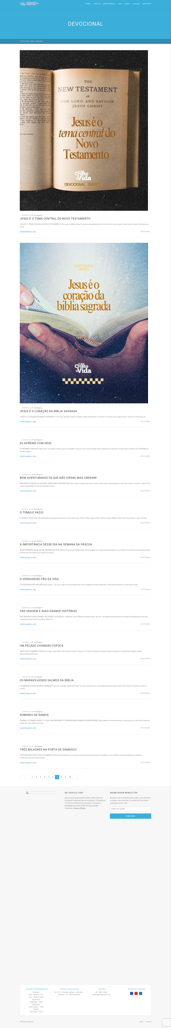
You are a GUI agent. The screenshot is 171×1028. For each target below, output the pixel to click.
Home (88, 4)
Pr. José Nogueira (37, 215)
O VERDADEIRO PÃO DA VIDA (39, 579)
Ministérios (109, 4)
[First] (23, 777)
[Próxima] (74, 777)
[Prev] (28, 777)
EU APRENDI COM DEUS (36, 443)
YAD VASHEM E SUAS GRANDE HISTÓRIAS (48, 611)
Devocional (145, 231)
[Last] (80, 777)
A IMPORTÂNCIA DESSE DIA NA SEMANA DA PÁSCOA (56, 544)
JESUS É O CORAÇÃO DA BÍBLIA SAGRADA (48, 411)
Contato (147, 4)
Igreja (97, 4)
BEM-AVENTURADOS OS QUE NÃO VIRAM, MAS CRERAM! (58, 477)
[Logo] (29, 3)
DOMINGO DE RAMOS (34, 714)
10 (70, 777)
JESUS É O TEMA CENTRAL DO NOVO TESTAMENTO (55, 218)
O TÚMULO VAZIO (31, 512)
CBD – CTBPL (124, 4)
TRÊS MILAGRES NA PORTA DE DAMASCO (48, 749)
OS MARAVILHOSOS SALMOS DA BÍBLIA (47, 680)
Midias (136, 4)
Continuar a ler (28, 232)
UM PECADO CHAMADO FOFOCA (41, 645)
